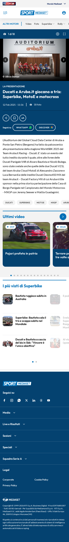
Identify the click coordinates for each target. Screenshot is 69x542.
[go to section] (63, 216)
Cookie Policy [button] (41, 479)
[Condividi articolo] (6, 118)
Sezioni (7, 435)
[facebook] (4, 400)
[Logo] (34, 13)
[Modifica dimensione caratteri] (22, 118)
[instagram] (11, 400)
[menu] (5, 12)
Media (6, 412)
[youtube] (48, 400)
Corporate (8, 479)
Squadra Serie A (12, 458)
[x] (26, 400)
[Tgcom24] (9, 3)
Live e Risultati (11, 424)
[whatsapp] (19, 400)
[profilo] (64, 12)
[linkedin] (34, 400)
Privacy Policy (10, 485)
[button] (34, 13)
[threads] (41, 400)
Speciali (7, 447)
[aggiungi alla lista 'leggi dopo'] (14, 118)
